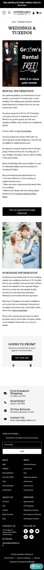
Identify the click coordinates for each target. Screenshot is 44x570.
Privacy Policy (28, 490)
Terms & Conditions (24, 558)
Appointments (29, 502)
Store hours (28, 469)
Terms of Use (28, 486)
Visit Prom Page (22, 358)
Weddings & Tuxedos (31, 519)
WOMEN (5, 469)
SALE (4, 481)
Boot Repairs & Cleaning (32, 514)
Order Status (28, 481)
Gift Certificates (7, 486)
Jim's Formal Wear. (24, 131)
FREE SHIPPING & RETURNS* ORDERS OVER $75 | (22, 4)
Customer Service (30, 464)
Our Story (5, 502)
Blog (4, 519)
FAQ (3, 506)
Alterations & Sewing (31, 510)
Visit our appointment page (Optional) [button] (22, 211)
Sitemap (37, 558)
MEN (4, 464)
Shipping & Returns (30, 477)
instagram (26, 537)
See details (22, 5)
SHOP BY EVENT (8, 477)
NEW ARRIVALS (8, 473)
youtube (37, 531)
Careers (5, 510)
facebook (26, 531)
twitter (31, 531)
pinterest (31, 537)
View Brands (6, 490)
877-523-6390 (7, 539)
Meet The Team (7, 514)
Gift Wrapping (28, 506)
